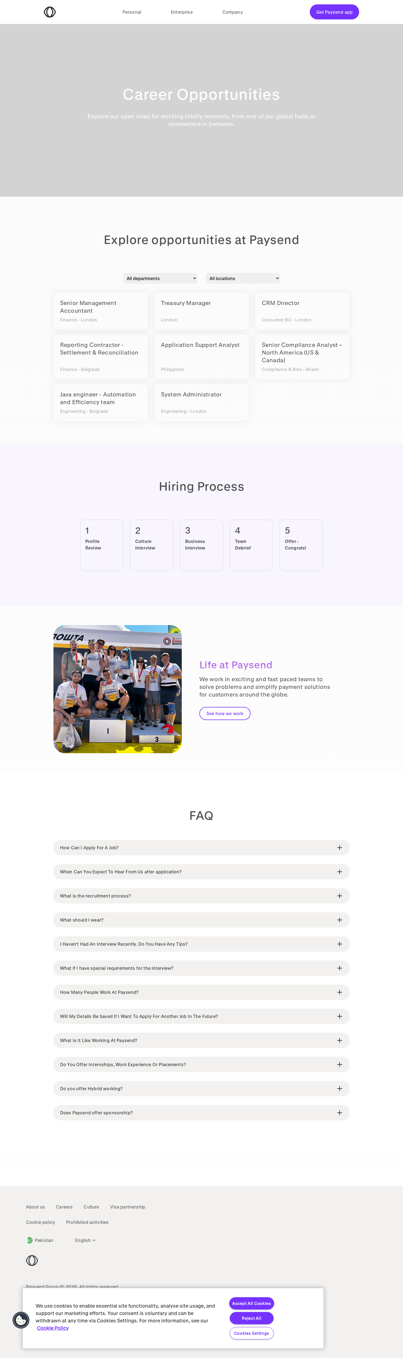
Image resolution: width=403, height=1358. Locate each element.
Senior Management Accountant (88, 307)
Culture (91, 1206)
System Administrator (191, 394)
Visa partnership (128, 1206)
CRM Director (281, 303)
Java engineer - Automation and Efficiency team (98, 398)
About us (35, 1206)
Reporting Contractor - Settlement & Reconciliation (99, 348)
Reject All (251, 1318)
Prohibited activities (87, 1222)
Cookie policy (40, 1222)
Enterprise (182, 12)
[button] (21, 1320)
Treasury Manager (186, 303)
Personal (132, 12)
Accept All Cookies (251, 1303)
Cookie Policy (53, 1328)
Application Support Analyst (200, 344)
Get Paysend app (334, 12)
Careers (64, 1206)
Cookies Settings (251, 1333)
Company (232, 12)
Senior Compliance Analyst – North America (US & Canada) (302, 352)
